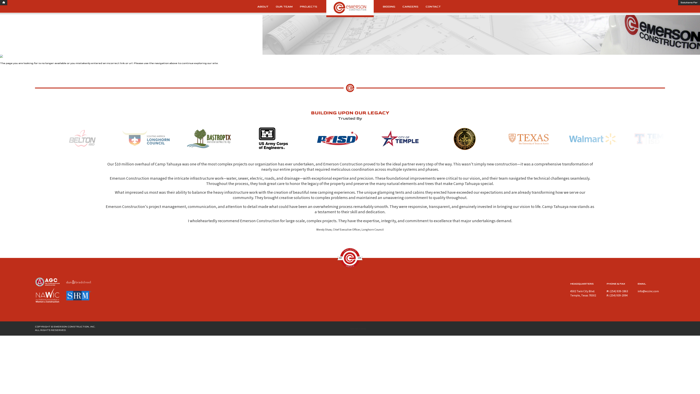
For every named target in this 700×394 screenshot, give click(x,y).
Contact (433, 6)
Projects (308, 6)
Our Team (284, 6)
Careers (410, 6)
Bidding (389, 6)
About (263, 6)
